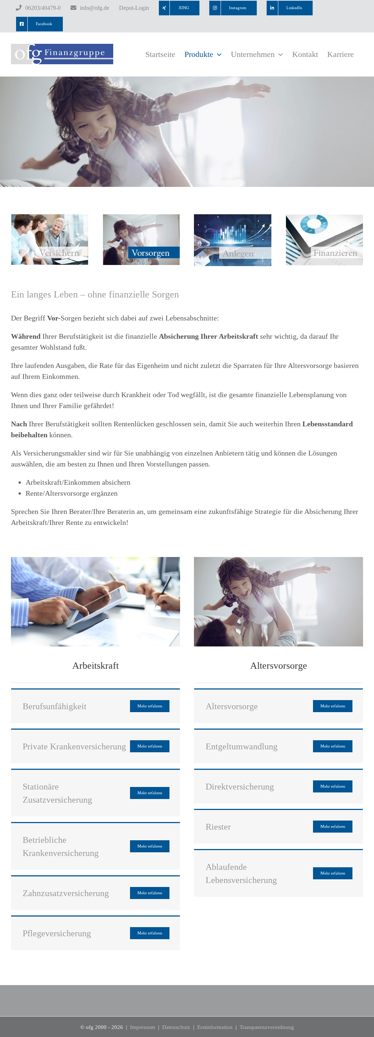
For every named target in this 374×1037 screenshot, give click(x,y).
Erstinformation (215, 1027)
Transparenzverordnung (267, 1027)
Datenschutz (176, 1027)
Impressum (142, 1027)
